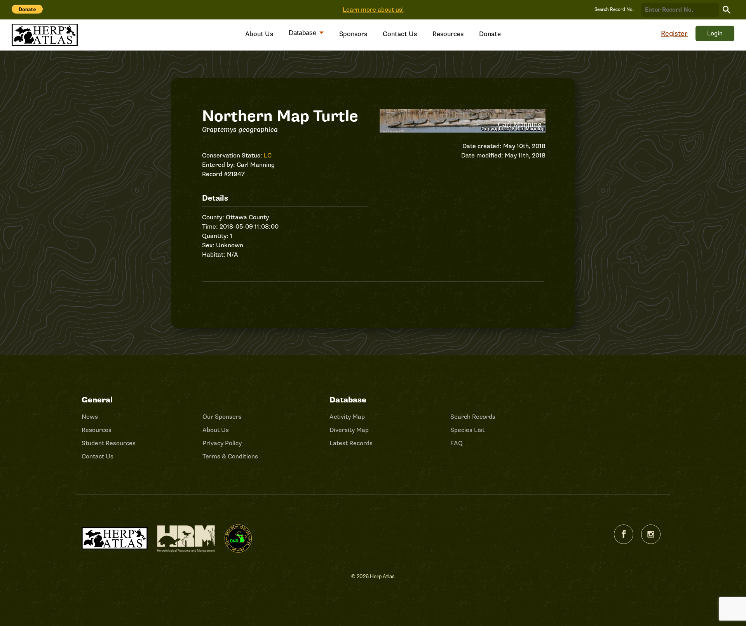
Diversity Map (349, 430)
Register (674, 33)
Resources (448, 34)
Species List (467, 430)
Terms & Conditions (230, 456)
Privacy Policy (222, 443)
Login (715, 33)
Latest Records (351, 443)
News (90, 417)
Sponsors (353, 34)
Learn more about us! (373, 10)
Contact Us (400, 34)
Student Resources (109, 443)
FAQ (456, 443)
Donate (490, 34)
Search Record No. (614, 9)
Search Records (472, 417)
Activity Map (347, 417)
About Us (259, 34)
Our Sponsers (222, 417)
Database (303, 33)
